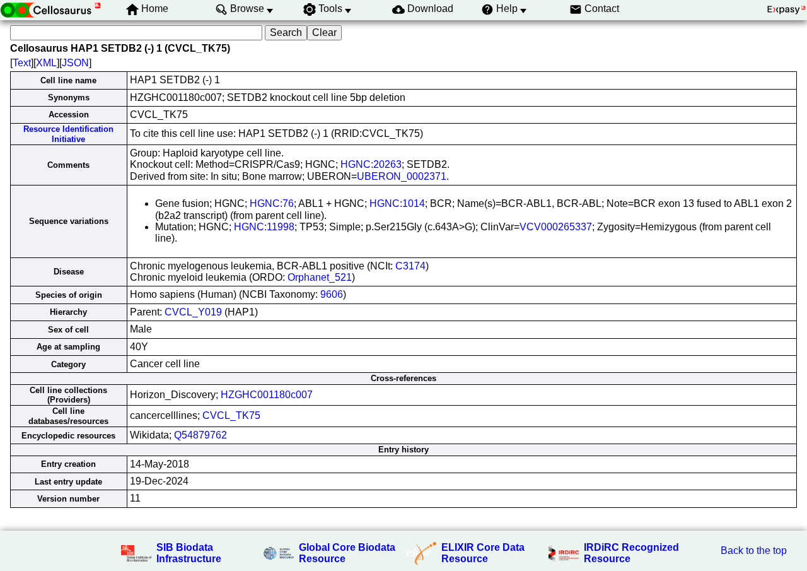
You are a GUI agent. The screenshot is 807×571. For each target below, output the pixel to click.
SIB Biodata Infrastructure (188, 553)
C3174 (410, 266)
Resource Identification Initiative (68, 133)
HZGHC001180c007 (267, 394)
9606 (331, 294)
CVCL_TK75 (231, 415)
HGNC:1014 (397, 203)
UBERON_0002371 (401, 176)
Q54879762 (200, 435)
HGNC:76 (272, 203)
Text (22, 62)
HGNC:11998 (264, 226)
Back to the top (754, 550)
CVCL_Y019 (193, 312)
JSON (75, 62)
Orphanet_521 (319, 277)
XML (46, 62)
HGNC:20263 (371, 164)
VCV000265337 (556, 226)
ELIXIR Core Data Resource (483, 553)
